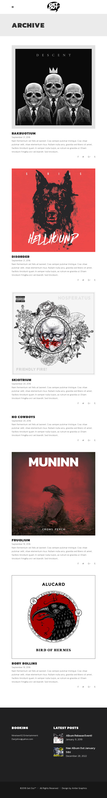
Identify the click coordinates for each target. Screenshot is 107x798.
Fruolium (21, 540)
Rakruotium (24, 133)
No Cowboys (23, 416)
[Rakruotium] (53, 86)
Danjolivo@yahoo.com (22, 739)
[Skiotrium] (53, 333)
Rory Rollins (24, 663)
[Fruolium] (53, 493)
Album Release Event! (79, 735)
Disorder (21, 256)
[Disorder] (53, 210)
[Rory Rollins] (53, 616)
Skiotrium (21, 379)
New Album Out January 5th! (80, 750)
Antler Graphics (79, 788)
